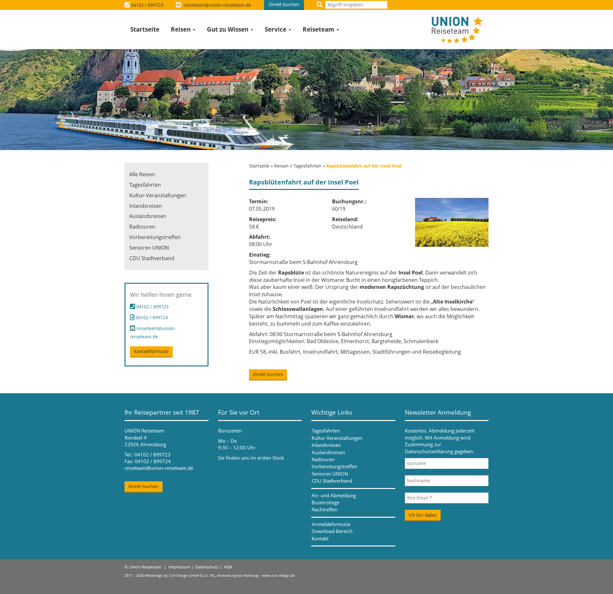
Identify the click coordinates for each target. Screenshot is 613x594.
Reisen (181, 29)
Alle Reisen (142, 174)
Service (276, 29)
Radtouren (142, 226)
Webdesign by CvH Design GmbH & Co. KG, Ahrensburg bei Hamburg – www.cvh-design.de (220, 575)
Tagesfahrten (307, 166)
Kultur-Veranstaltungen (157, 195)
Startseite (144, 29)
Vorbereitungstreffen (155, 237)
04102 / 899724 (151, 317)
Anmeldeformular (331, 524)
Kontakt (320, 538)
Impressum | (181, 567)
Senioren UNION (149, 247)
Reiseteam (319, 29)
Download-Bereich (332, 531)
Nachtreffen (324, 509)
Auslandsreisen (147, 216)
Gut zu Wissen (228, 29)
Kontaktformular (151, 351)
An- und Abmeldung (334, 495)
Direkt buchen (284, 4)
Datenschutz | (208, 567)
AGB (228, 567)
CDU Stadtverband (151, 258)
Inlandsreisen (145, 205)
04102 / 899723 (147, 5)
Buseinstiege (325, 502)
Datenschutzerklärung (429, 451)
